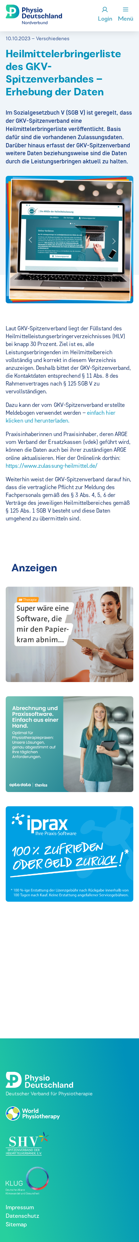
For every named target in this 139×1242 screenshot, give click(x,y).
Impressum (20, 1207)
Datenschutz (22, 1216)
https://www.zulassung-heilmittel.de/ (51, 465)
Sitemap (16, 1224)
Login (105, 19)
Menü (125, 19)
